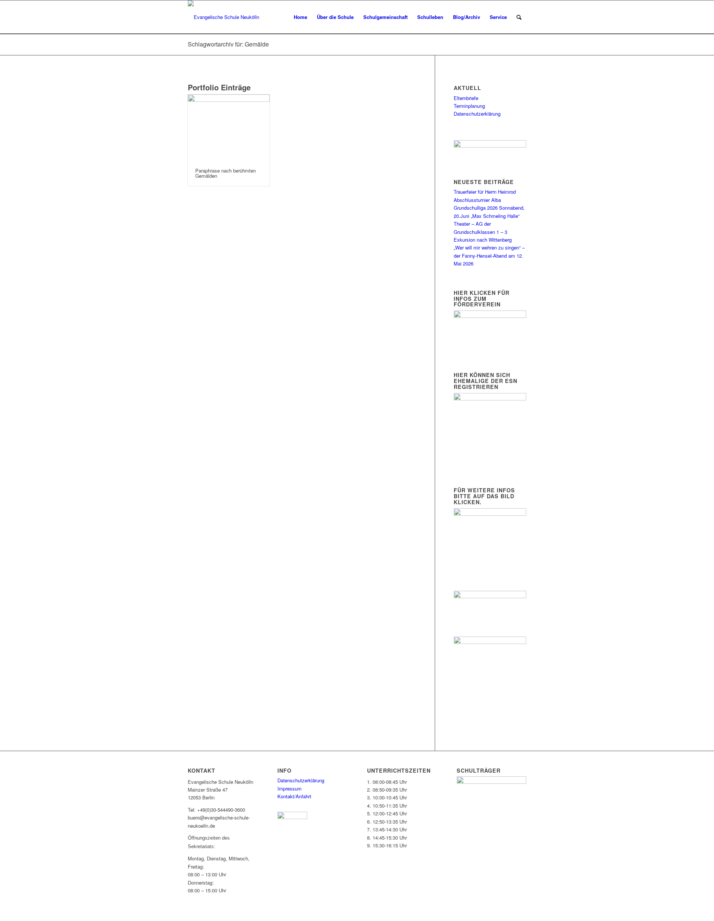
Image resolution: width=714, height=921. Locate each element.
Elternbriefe (466, 98)
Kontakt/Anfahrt (294, 796)
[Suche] (519, 17)
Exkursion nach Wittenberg (483, 239)
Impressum (289, 788)
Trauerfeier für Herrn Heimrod (485, 191)
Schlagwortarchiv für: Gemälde (228, 44)
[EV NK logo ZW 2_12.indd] (223, 17)
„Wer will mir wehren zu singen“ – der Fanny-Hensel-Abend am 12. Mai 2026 (489, 255)
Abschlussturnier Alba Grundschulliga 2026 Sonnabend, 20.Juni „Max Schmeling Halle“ (489, 207)
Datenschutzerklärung (477, 113)
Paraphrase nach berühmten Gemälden (225, 173)
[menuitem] (300, 17)
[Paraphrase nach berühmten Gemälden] (229, 127)
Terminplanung (469, 105)
